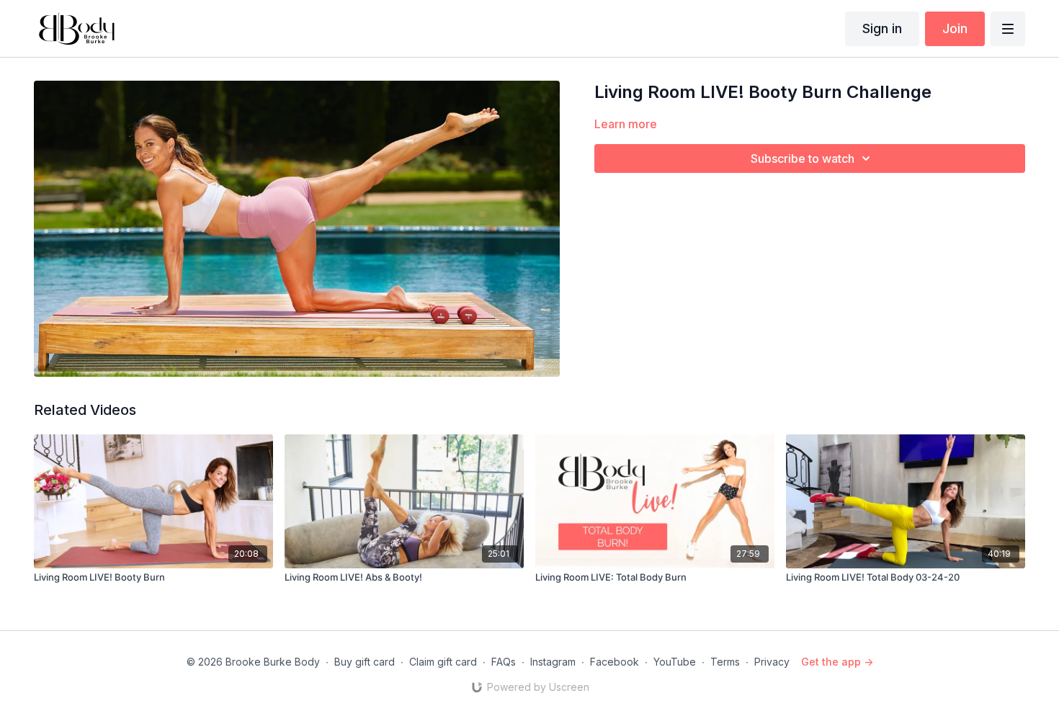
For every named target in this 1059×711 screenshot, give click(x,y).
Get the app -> (837, 662)
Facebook (614, 662)
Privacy (772, 662)
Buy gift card (364, 662)
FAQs (503, 662)
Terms (725, 662)
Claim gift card (443, 662)
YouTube (674, 662)
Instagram (553, 662)
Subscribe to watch (802, 158)
